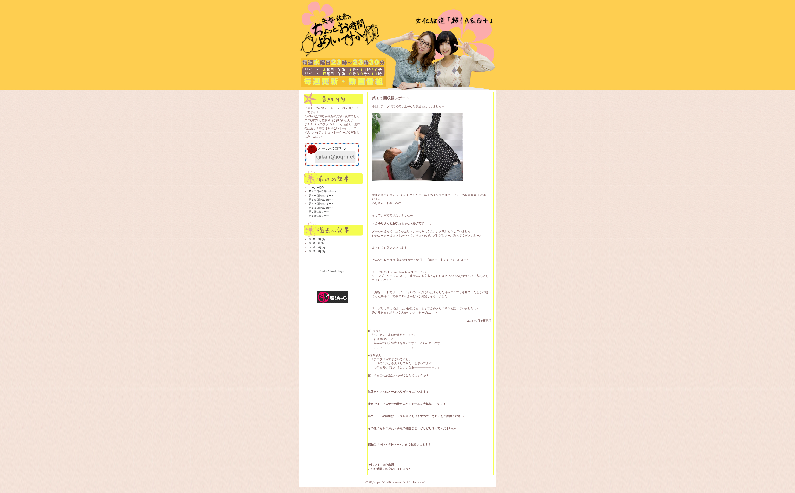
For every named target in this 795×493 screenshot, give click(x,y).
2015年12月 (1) (317, 239)
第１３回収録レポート (321, 207)
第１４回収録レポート (321, 203)
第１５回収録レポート (321, 199)
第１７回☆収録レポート (322, 191)
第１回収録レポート (320, 215)
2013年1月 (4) (316, 243)
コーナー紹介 (316, 187)
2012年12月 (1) (317, 247)
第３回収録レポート (320, 211)
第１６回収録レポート (321, 195)
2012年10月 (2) (317, 251)
